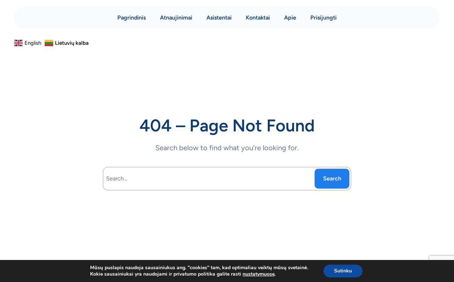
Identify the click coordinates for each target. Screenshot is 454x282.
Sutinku (343, 270)
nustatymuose (259, 274)
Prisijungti (323, 17)
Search (332, 178)
